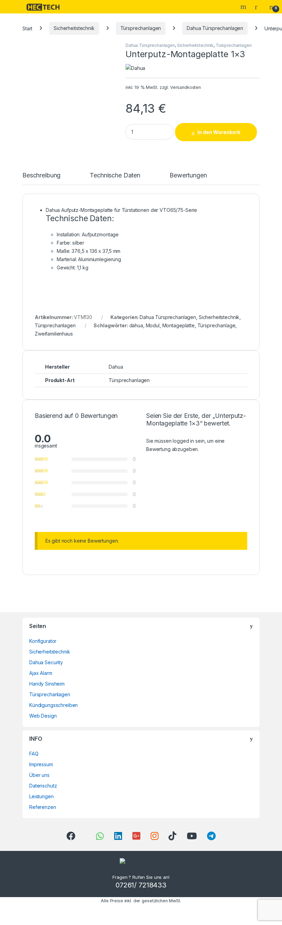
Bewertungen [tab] (188, 175)
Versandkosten (185, 87)
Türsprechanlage (216, 325)
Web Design (43, 716)
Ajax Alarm (40, 673)
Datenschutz (43, 786)
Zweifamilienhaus (54, 334)
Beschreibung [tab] (41, 175)
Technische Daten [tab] (115, 175)
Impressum (41, 764)
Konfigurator (42, 641)
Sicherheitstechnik (74, 28)
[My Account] (258, 6)
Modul (153, 325)
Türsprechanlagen (140, 28)
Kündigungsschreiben (53, 705)
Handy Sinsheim (47, 684)
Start (27, 28)
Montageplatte (178, 325)
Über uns (39, 775)
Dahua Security (46, 662)
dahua (136, 325)
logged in (183, 441)
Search (244, 6)
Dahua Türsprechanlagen (215, 28)
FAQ (34, 754)
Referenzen (42, 807)
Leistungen (41, 796)
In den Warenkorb (218, 132)
